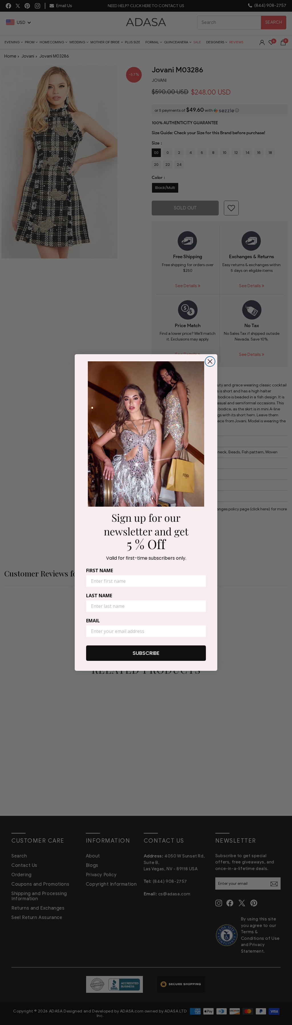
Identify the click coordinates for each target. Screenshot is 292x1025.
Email (93, 621)
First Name (99, 570)
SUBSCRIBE (146, 653)
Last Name (99, 595)
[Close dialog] (210, 361)
